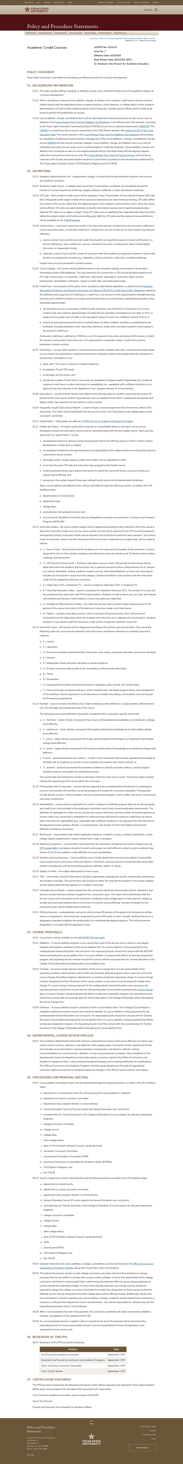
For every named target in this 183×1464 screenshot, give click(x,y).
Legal (153, 1439)
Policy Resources (120, 33)
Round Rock (59, 3)
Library (47, 3)
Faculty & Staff (123, 3)
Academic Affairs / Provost (145, 38)
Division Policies (61, 33)
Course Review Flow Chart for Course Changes (111, 155)
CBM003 (144, 126)
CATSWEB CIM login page (91, 937)
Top (91, 1424)
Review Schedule (105, 33)
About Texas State (148, 1426)
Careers (153, 1430)
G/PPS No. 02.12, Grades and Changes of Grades (108, 421)
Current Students (105, 3)
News (70, 3)
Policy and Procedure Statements (62, 26)
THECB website (72, 220)
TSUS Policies (31, 33)
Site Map (30, 1455)
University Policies (45, 33)
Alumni (155, 3)
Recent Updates (90, 33)
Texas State (94, 38)
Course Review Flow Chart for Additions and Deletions (82, 122)
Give (38, 3)
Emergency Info (149, 1435)
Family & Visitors (141, 3)
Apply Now (142, 1448)
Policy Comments (76, 33)
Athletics (29, 3)
